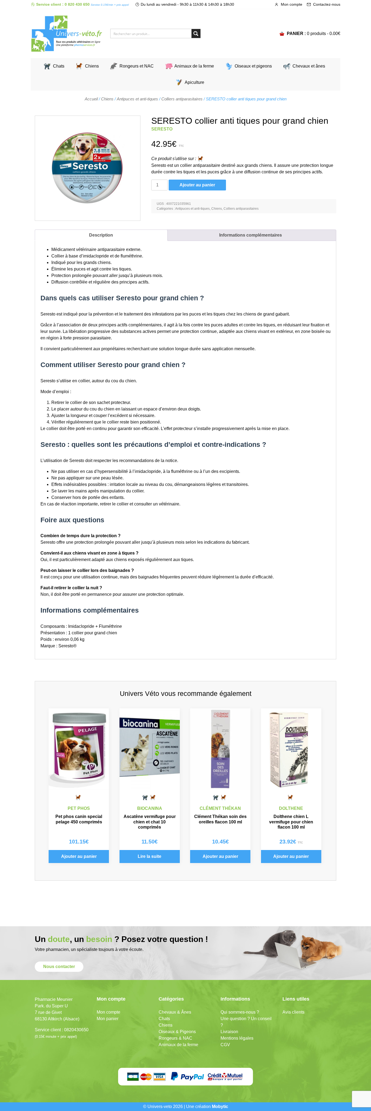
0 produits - (323, 33)
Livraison (229, 1031)
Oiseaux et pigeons (253, 66)
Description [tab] (101, 235)
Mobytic (220, 1106)
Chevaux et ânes (309, 66)
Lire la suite (149, 856)
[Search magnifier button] (195, 33)
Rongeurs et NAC (137, 66)
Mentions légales (237, 1038)
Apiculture (194, 82)
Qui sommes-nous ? (240, 1012)
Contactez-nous (326, 4)
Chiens (92, 66)
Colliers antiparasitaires (182, 99)
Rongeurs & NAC (175, 1038)
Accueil (91, 99)
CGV (225, 1044)
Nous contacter (59, 966)
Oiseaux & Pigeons (177, 1031)
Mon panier (107, 1018)
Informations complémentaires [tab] (250, 235)
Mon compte (291, 4)
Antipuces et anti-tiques (137, 99)
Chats (58, 66)
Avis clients (293, 1012)
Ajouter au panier (197, 185)
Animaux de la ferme (194, 66)
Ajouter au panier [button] (79, 856)
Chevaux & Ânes (175, 1012)
